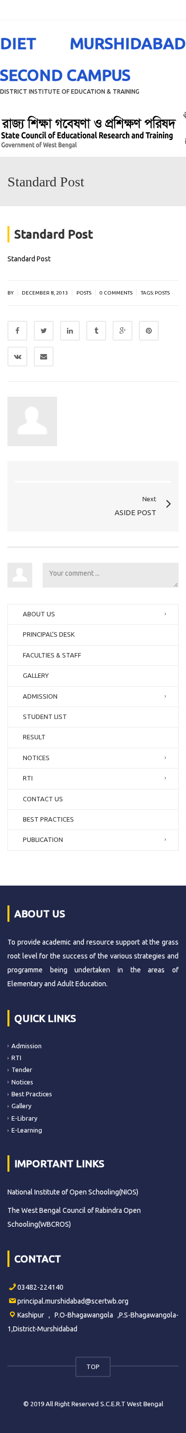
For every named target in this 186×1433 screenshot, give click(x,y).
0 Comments (116, 293)
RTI (28, 778)
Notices (22, 1081)
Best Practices (31, 1093)
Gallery (21, 1105)
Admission (26, 1045)
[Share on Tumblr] (96, 331)
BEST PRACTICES (48, 819)
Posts (83, 293)
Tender (21, 1069)
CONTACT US (43, 798)
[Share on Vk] (17, 356)
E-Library (24, 1118)
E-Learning (26, 1130)
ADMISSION (40, 696)
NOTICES (36, 757)
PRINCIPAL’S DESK (49, 634)
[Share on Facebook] (17, 331)
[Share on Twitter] (44, 331)
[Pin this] (149, 331)
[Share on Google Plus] (122, 331)
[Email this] (44, 356)
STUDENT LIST (45, 716)
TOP (93, 1366)
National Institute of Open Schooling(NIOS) (72, 1192)
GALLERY (36, 675)
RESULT (34, 736)
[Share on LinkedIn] (70, 331)
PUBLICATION (43, 839)
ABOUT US (39, 613)
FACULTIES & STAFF (52, 655)
